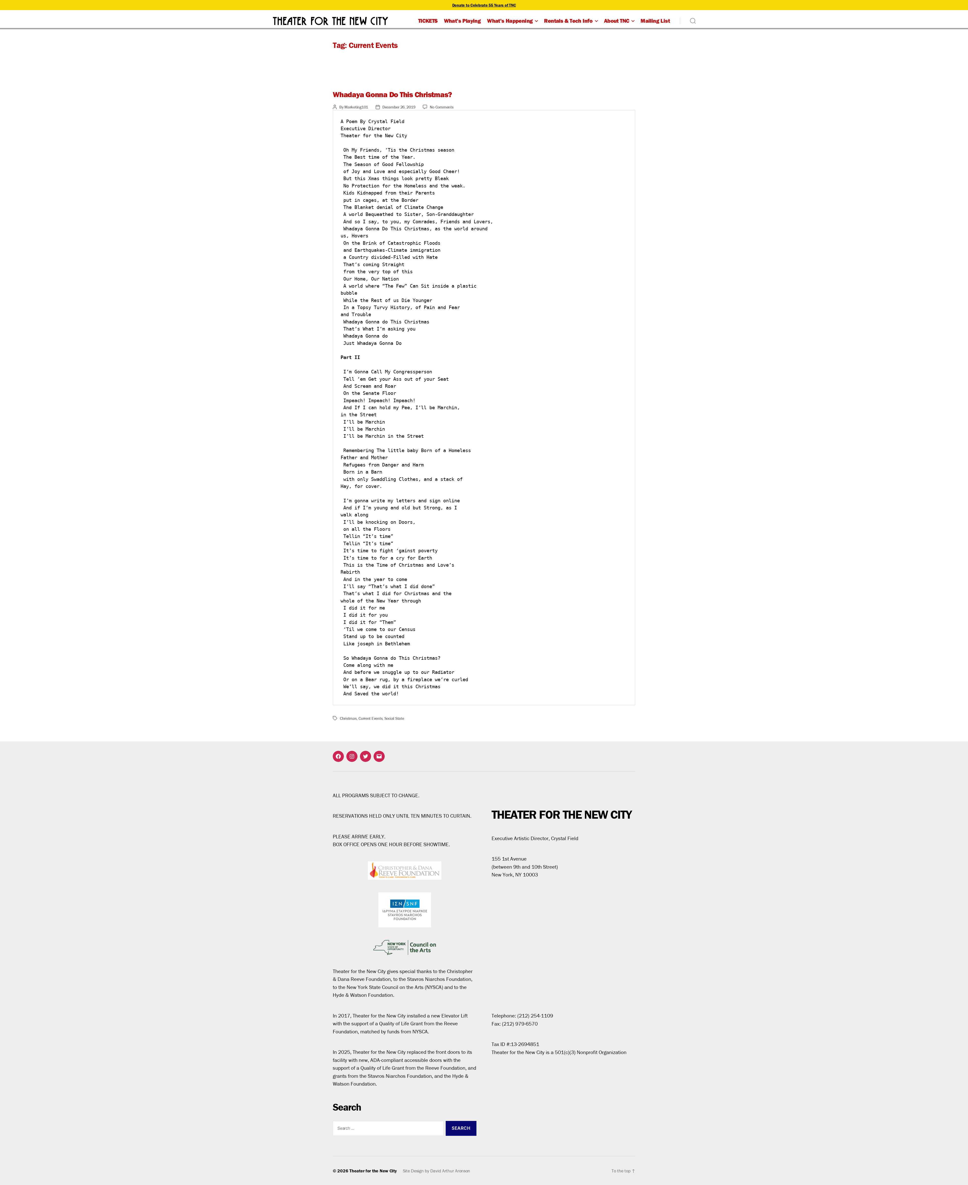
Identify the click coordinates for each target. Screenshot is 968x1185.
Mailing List (655, 20)
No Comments (441, 106)
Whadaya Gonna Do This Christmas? (392, 94)
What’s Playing (462, 20)
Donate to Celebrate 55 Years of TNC (484, 5)
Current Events (370, 718)
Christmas (348, 718)
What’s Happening (510, 20)
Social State (394, 718)
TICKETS (428, 20)
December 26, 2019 (398, 106)
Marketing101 (356, 106)
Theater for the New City (373, 1171)
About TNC (616, 20)
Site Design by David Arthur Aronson (436, 1171)
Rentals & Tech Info (568, 20)
